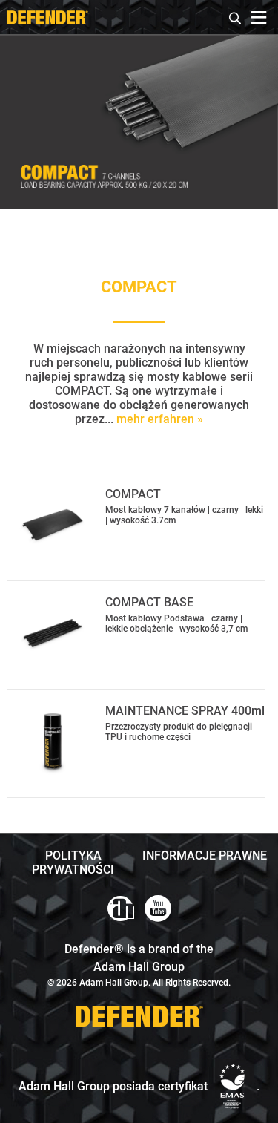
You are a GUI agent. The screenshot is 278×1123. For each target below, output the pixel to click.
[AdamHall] (120, 908)
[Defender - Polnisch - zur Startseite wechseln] (47, 17)
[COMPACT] (52, 525)
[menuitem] (235, 15)
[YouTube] (158, 908)
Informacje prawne (204, 855)
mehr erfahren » (159, 419)
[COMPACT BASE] (52, 633)
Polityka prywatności (73, 862)
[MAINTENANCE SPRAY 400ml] (52, 741)
